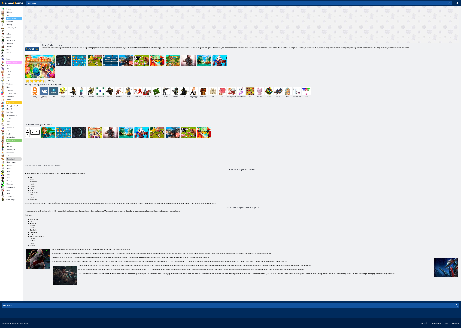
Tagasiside (455, 323)
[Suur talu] (95, 60)
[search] (449, 3)
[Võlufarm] (40, 66)
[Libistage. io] (63, 60)
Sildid (446, 323)
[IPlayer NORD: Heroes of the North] (219, 60)
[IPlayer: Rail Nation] (126, 60)
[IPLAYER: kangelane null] (157, 60)
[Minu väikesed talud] (141, 60)
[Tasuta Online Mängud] (12, 3)
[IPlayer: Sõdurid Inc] (188, 60)
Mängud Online (436, 323)
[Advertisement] (134, 24)
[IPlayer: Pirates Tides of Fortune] (204, 60)
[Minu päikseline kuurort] (173, 60)
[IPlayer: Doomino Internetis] (110, 60)
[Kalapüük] (79, 60)
